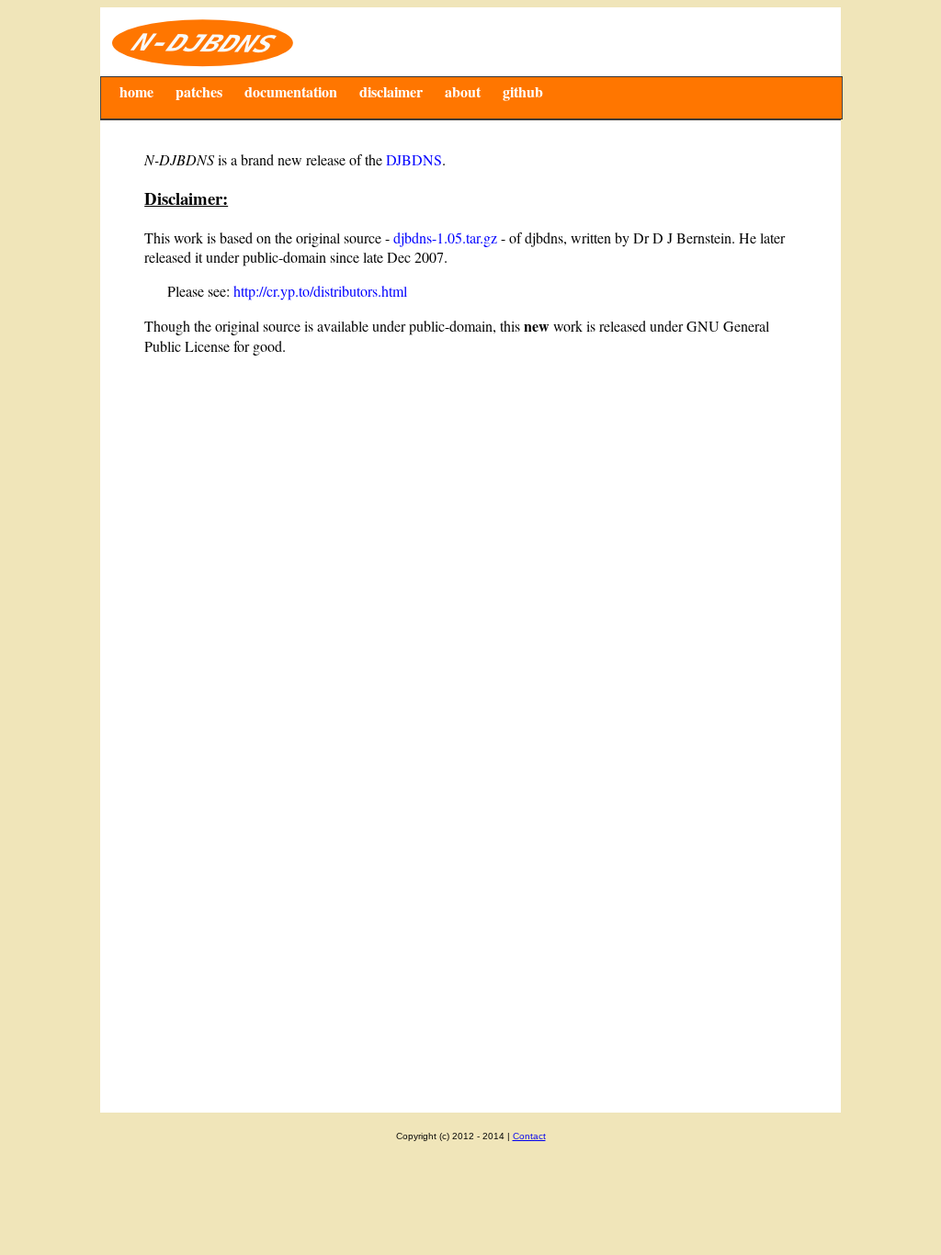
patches (199, 91)
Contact (529, 1136)
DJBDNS (414, 159)
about (463, 91)
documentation (290, 91)
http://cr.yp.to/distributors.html (320, 290)
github (523, 91)
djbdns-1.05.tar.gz (445, 237)
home (136, 91)
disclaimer (391, 91)
